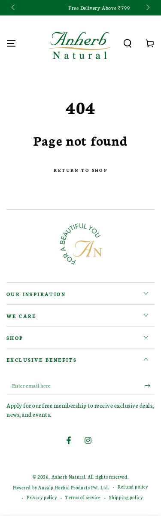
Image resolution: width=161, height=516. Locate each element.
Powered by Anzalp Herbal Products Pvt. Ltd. (61, 487)
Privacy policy (42, 497)
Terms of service (83, 497)
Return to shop (80, 170)
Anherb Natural (68, 476)
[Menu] (11, 43)
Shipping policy (126, 497)
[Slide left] (13, 7)
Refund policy (133, 486)
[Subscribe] (150, 385)
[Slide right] (147, 7)
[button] (127, 43)
